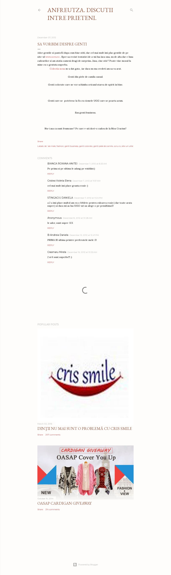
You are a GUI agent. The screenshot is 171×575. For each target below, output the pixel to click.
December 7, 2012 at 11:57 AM (86, 180)
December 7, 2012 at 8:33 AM (93, 163)
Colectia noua (57, 68)
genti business (71, 146)
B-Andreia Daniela (57, 234)
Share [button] (40, 141)
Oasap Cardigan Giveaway (64, 503)
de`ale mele (50, 146)
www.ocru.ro (52, 56)
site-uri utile (127, 146)
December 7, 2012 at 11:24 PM (88, 198)
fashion (60, 146)
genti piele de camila (103, 146)
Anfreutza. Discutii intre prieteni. (80, 14)
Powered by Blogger (88, 564)
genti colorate (85, 146)
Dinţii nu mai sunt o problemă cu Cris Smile (84, 428)
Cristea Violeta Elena (59, 180)
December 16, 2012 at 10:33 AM (82, 252)
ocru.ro (117, 146)
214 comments (52, 509)
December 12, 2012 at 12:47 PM (84, 235)
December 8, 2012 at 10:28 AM (77, 218)
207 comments (52, 434)
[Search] (132, 9)
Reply (50, 173)
